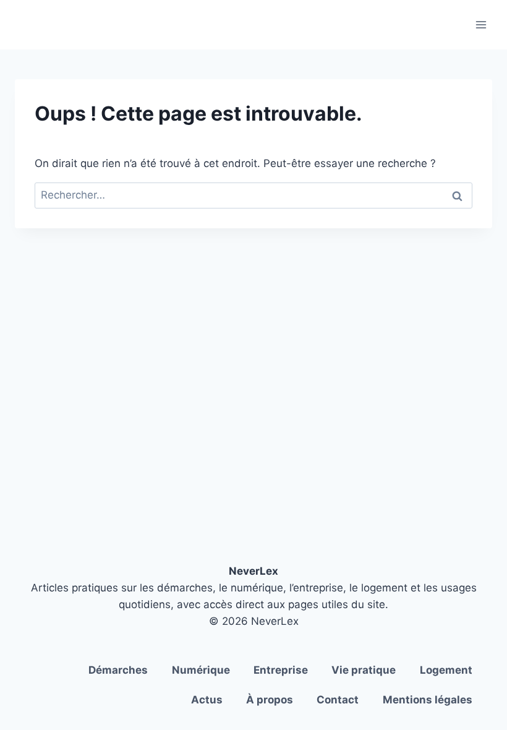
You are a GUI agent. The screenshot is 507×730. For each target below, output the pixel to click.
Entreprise (281, 670)
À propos (269, 700)
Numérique (201, 670)
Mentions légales (427, 700)
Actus (207, 700)
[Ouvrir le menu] (480, 24)
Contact (338, 700)
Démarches (118, 670)
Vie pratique (363, 670)
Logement (446, 670)
